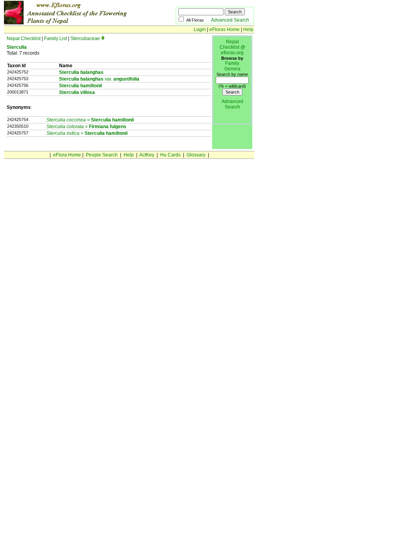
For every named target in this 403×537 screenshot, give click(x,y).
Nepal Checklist (24, 38)
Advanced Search (230, 20)
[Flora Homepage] (78, 23)
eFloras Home (224, 29)
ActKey (146, 155)
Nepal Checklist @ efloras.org (232, 47)
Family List (55, 38)
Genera (232, 69)
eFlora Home (67, 155)
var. (99, 79)
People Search (102, 155)
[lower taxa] (103, 38)
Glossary (196, 155)
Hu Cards (170, 155)
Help (248, 29)
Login (200, 29)
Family (232, 63)
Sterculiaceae (85, 38)
